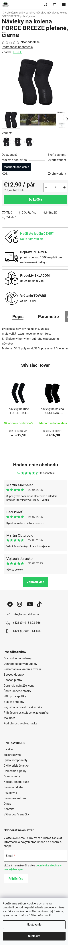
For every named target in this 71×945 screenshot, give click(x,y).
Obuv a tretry (12, 776)
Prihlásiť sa (16, 878)
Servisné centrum (15, 798)
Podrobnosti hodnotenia (17, 47)
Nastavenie (34, 924)
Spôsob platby (13, 680)
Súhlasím (34, 936)
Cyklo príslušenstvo (16, 765)
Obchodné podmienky (18, 658)
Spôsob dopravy (14, 674)
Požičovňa (10, 793)
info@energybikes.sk (26, 614)
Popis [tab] (17, 316)
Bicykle (8, 749)
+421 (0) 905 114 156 (27, 631)
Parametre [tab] (48, 316)
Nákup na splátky (15, 696)
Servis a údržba (13, 787)
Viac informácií (41, 915)
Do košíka (35, 199)
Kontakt (9, 809)
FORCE (17, 52)
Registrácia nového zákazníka (23, 707)
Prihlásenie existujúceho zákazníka (26, 712)
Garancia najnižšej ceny (19, 685)
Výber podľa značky (16, 814)
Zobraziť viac (35, 582)
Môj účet (9, 718)
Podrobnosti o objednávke (20, 723)
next (67, 396)
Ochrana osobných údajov (20, 664)
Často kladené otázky (17, 691)
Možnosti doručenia (16, 167)
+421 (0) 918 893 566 (27, 622)
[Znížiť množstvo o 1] (46, 187)
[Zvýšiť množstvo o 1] (64, 187)
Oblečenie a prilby (15, 771)
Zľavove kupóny (14, 702)
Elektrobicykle (12, 755)
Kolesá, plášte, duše (16, 782)
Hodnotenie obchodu (35, 464)
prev (4, 396)
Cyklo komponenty (15, 760)
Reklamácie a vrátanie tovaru (22, 669)
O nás (7, 803)
